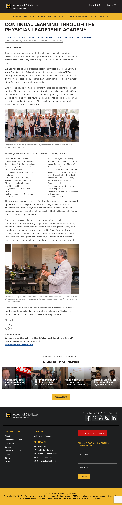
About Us (18, 37)
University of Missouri (42, 436)
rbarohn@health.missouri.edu (19, 344)
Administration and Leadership (41, 37)
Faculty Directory (99, 16)
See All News (61, 397)
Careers (8, 447)
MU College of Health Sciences (46, 454)
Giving (7, 458)
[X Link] (95, 418)
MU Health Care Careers (43, 450)
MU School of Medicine (43, 457)
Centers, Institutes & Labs (51, 16)
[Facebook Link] (88, 418)
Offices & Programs (78, 16)
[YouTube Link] (101, 418)
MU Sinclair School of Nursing (46, 461)
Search (93, 5)
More (110, 5)
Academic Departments (24, 16)
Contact (113, 413)
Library (7, 462)
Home (8, 37)
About (7, 436)
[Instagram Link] (107, 418)
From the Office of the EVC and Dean (75, 37)
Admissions (9, 443)
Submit (83, 476)
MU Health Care (40, 446)
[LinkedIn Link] (114, 418)
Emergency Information (92, 433)
